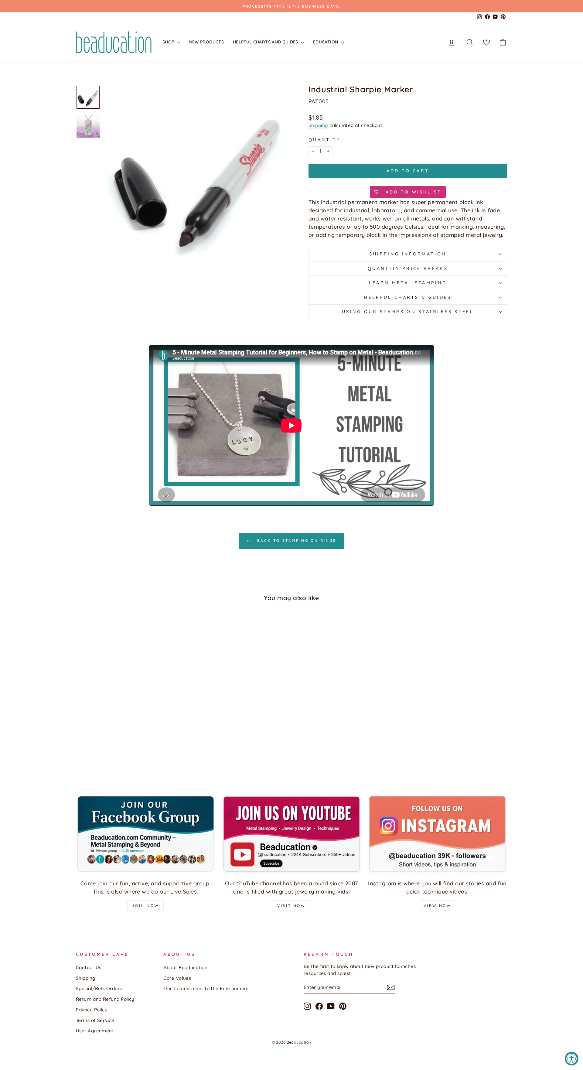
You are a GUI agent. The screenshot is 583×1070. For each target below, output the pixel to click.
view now (438, 905)
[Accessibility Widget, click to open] (571, 1058)
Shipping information (407, 254)
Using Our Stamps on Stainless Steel (408, 311)
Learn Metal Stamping (408, 282)
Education (326, 42)
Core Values (177, 978)
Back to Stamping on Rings (295, 540)
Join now (145, 905)
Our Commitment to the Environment (206, 988)
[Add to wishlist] (83, 624)
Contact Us (88, 967)
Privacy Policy (91, 1010)
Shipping (318, 125)
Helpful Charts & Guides (407, 297)
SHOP (169, 42)
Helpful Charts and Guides (266, 42)
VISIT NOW (291, 905)
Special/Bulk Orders (99, 988)
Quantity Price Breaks (408, 268)
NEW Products (206, 42)
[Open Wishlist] (486, 42)
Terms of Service (95, 1020)
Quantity (325, 139)
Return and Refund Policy (105, 999)
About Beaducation (185, 967)
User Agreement (95, 1031)
